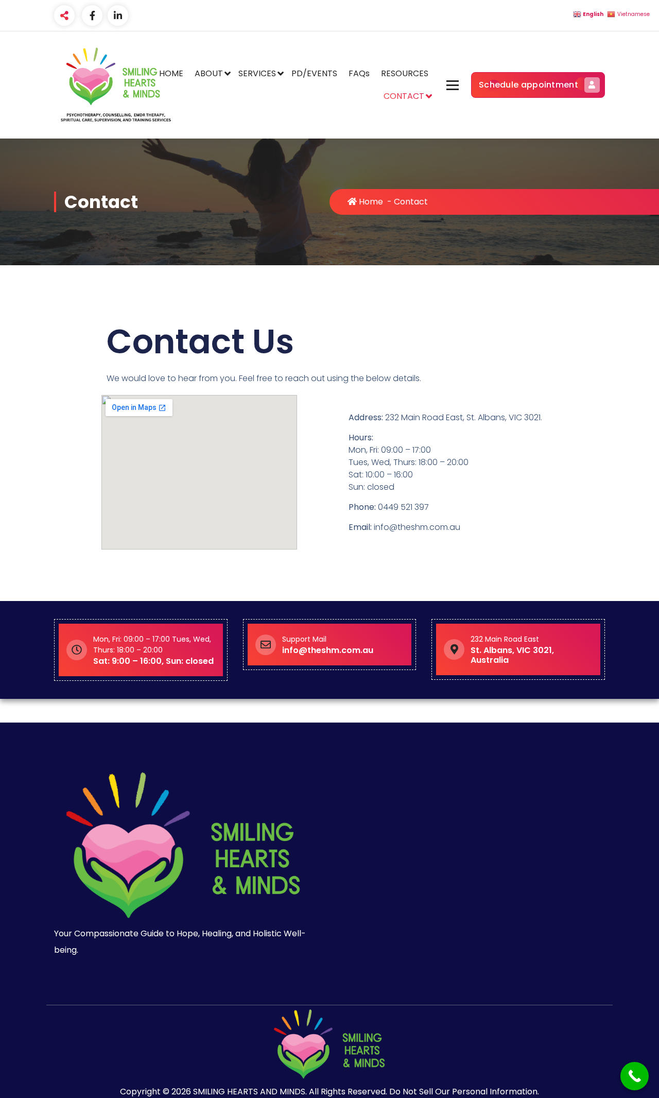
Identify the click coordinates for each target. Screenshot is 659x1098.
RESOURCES (404, 73)
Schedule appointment (528, 85)
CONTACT (404, 96)
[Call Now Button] (634, 1076)
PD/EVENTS (314, 73)
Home (370, 202)
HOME (171, 73)
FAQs (359, 73)
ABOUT (209, 73)
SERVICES (257, 73)
